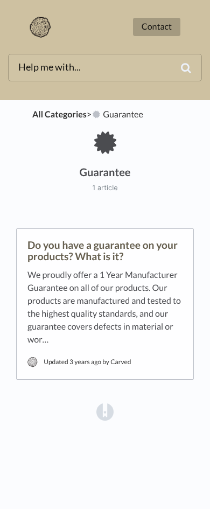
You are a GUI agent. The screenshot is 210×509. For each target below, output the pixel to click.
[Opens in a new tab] (105, 411)
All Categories (59, 114)
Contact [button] (157, 27)
